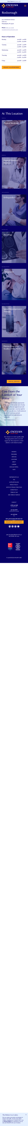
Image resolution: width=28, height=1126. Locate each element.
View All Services (14, 381)
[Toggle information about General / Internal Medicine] (14, 173)
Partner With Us (14, 477)
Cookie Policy (14, 489)
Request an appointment (11, 67)
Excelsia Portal (14, 467)
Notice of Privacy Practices (14, 487)
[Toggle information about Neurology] (14, 247)
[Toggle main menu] (25, 5)
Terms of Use (14, 492)
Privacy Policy (14, 484)
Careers (14, 464)
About (14, 461)
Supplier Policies (14, 482)
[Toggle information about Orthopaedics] (14, 210)
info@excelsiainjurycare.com (14, 518)
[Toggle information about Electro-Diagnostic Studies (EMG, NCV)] (14, 358)
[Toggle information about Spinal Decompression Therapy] (14, 321)
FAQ (14, 479)
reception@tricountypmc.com (10, 29)
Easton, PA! (18, 1)
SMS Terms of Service (14, 494)
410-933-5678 (14, 509)
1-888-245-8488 (14, 505)
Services (14, 456)
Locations (14, 459)
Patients (14, 451)
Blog (14, 469)
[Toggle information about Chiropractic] (14, 284)
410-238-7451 (14, 514)
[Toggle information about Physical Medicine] (14, 135)
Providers (14, 454)
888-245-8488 (10, 27)
